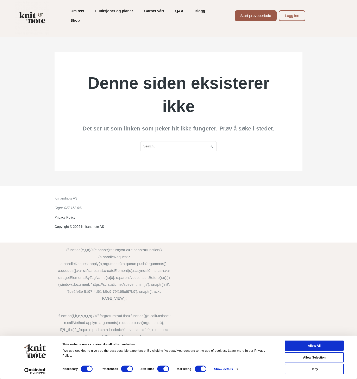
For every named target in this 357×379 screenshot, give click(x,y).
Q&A (179, 11)
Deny (314, 369)
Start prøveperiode (255, 16)
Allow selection (314, 357)
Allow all (314, 345)
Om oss (77, 11)
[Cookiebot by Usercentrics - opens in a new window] (35, 371)
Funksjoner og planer (114, 11)
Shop (75, 20)
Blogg (200, 11)
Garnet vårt (154, 11)
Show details (223, 369)
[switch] (127, 369)
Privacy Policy (65, 217)
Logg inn (292, 16)
